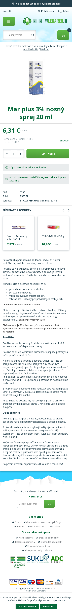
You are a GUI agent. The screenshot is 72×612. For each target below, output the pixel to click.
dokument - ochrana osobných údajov (44, 522)
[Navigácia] (9, 21)
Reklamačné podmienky (38, 546)
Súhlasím (48, 606)
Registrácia (63, 11)
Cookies (56, 526)
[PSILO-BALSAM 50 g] (53, 227)
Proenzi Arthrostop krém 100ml (17, 237)
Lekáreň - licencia (38, 526)
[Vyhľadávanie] (32, 35)
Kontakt (7, 11)
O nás (17, 522)
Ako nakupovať (26, 537)
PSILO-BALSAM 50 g (53, 236)
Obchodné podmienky (51, 542)
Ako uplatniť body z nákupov (38, 550)
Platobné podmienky (25, 542)
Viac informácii (27, 606)
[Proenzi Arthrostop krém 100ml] (18, 227)
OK (49, 503)
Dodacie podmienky (48, 537)
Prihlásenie (48, 11)
